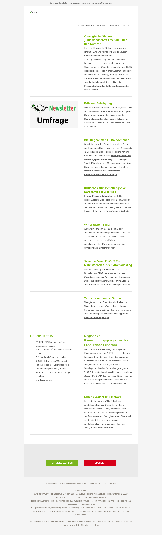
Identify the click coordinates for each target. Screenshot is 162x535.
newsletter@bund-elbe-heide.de (86, 525)
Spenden (100, 463)
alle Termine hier (44, 380)
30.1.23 (39, 342)
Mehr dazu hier (105, 428)
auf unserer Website (119, 211)
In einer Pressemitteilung (96, 196)
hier (110, 3)
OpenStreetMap (123, 508)
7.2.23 (39, 361)
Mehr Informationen (119, 281)
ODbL (51, 511)
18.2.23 (39, 372)
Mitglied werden (62, 463)
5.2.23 (39, 357)
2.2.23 (39, 350)
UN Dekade (125, 511)
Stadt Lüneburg (86, 508)
